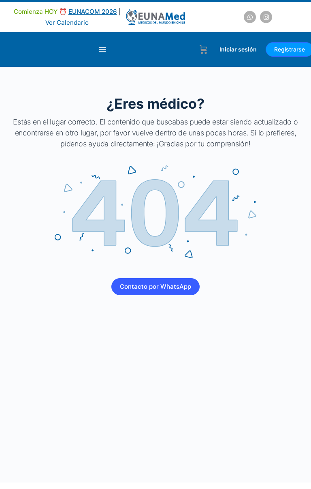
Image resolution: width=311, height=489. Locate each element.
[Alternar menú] (102, 49)
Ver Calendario (67, 22)
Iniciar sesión (238, 49)
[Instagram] (266, 17)
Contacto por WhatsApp (155, 286)
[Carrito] (203, 49)
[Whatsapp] (250, 17)
